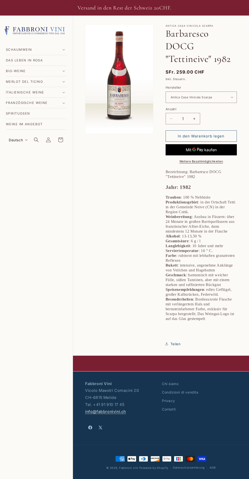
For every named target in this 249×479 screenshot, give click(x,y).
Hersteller (173, 87)
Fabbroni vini (128, 468)
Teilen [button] (175, 344)
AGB (213, 467)
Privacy (168, 401)
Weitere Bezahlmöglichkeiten (201, 161)
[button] (36, 49)
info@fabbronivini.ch (105, 411)
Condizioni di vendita (180, 392)
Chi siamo (170, 384)
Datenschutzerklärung (189, 467)
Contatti (169, 409)
